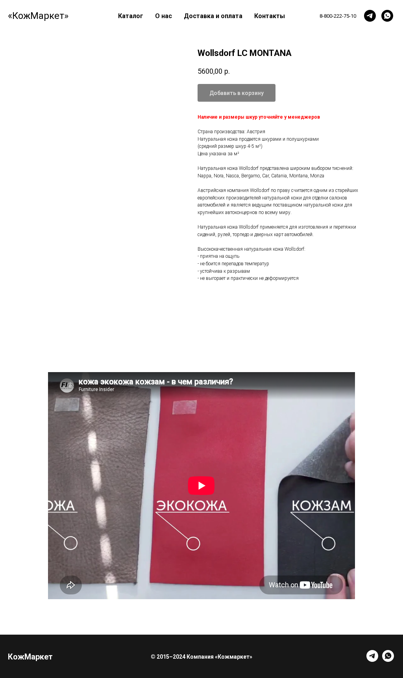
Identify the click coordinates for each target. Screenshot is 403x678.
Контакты (269, 16)
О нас (163, 16)
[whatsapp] (387, 16)
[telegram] (370, 16)
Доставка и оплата (213, 16)
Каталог (130, 16)
